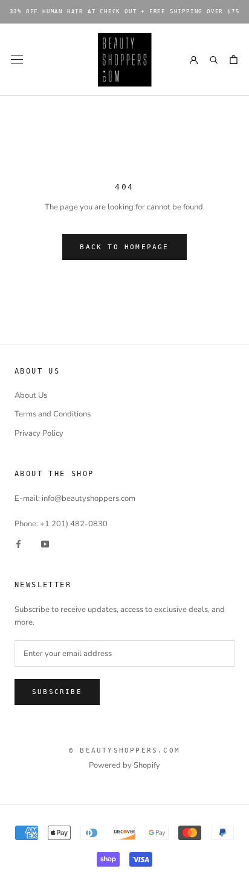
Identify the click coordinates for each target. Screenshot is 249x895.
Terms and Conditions (53, 414)
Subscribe (57, 692)
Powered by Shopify (124, 765)
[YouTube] (45, 543)
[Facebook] (18, 543)
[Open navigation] (17, 59)
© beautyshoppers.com (124, 750)
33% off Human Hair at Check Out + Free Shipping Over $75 (125, 11)
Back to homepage (124, 247)
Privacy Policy (39, 433)
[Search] (213, 59)
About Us (31, 395)
